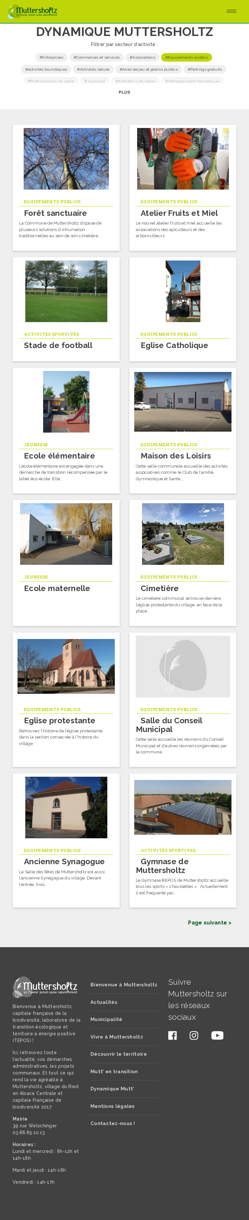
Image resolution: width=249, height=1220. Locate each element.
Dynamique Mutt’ (112, 1089)
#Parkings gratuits (205, 69)
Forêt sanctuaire (55, 213)
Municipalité (106, 1019)
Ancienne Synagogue (64, 861)
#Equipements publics (186, 57)
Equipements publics (52, 201)
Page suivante (207, 923)
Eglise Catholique (174, 345)
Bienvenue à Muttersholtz (123, 985)
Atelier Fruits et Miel (179, 213)
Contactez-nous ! (112, 1123)
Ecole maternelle (57, 588)
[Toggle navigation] (231, 11)
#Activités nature (93, 69)
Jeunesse (36, 444)
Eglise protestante (59, 720)
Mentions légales (112, 1106)
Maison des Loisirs (176, 455)
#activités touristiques (46, 69)
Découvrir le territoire (118, 1054)
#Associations (142, 57)
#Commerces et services (97, 57)
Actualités (103, 1002)
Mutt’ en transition (114, 1072)
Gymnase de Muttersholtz (162, 866)
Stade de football (58, 345)
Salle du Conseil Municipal (169, 725)
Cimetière (160, 588)
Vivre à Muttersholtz (116, 1037)
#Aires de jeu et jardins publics (149, 69)
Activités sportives (51, 334)
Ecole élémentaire (59, 455)
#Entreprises (52, 57)
